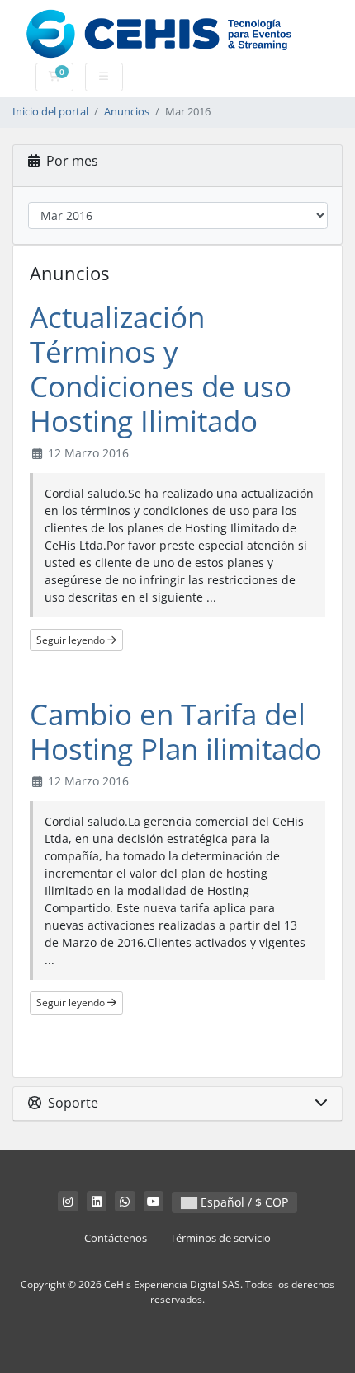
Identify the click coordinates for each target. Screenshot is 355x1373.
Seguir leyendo (71, 640)
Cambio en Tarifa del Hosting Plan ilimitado (176, 731)
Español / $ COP (242, 1202)
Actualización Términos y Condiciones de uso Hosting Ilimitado (160, 369)
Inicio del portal (50, 112)
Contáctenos (115, 1238)
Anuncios (126, 112)
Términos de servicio (220, 1238)
